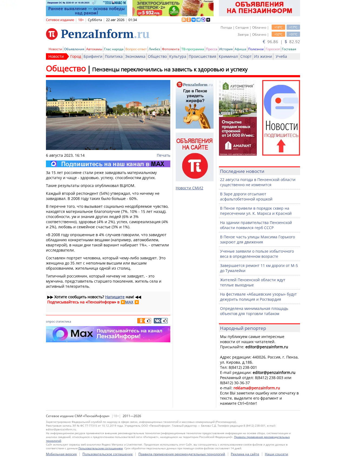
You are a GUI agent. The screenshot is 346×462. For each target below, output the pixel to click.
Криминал (228, 56)
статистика (63, 321)
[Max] (108, 163)
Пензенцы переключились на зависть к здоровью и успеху (170, 69)
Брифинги (93, 56)
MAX (129, 301)
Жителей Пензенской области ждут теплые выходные (252, 282)
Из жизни (263, 56)
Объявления (74, 49)
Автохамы (94, 49)
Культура (177, 56)
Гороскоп (273, 49)
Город (75, 56)
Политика (114, 56)
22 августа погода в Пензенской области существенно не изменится (257, 182)
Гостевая (289, 49)
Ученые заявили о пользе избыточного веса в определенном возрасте (257, 254)
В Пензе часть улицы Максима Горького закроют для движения (257, 239)
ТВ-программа (192, 49)
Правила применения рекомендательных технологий (181, 454)
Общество (157, 56)
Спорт (246, 56)
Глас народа (114, 49)
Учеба (281, 56)
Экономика (135, 56)
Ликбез (154, 49)
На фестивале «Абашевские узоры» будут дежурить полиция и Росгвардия (258, 297)
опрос (50, 321)
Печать (163, 155)
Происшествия (202, 56)
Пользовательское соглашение (107, 454)
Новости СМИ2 (189, 187)
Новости (55, 49)
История (226, 49)
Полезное (256, 49)
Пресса (211, 49)
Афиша (240, 49)
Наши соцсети (276, 454)
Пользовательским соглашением (100, 448)
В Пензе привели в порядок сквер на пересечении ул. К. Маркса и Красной (256, 211)
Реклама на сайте (245, 454)
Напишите (115, 296)
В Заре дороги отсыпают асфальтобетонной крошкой (246, 196)
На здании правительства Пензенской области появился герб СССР (256, 225)
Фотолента (170, 49)
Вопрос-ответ (136, 49)
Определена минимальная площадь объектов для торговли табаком (254, 311)
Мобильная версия (61, 454)
